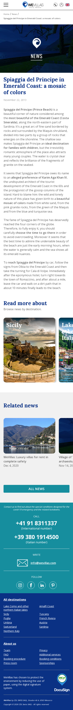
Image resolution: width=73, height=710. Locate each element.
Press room (10, 663)
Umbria (8, 622)
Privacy (43, 650)
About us (10, 644)
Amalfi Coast (46, 606)
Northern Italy (11, 631)
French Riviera (47, 618)
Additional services (50, 654)
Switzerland (10, 626)
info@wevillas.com (43, 563)
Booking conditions (50, 658)
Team (7, 650)
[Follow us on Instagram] (20, 585)
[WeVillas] (33, 4)
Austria (43, 622)
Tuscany (44, 614)
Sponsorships (47, 663)
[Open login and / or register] (61, 5)
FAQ (6, 654)
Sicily (6, 614)
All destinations (15, 600)
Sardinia (43, 626)
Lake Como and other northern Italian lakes (16, 608)
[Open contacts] (55, 5)
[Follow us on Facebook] (31, 585)
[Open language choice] (67, 4)
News (14, 14)
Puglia (7, 618)
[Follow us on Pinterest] (53, 585)
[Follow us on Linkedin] (42, 585)
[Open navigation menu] (6, 5)
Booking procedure (15, 658)
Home (6, 14)
